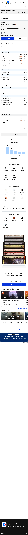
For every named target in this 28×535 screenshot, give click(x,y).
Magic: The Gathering (8, 11)
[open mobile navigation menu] (2, 2)
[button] (25, 6)
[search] (12, 6)
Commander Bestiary (11, 12)
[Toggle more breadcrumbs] (2, 17)
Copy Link (10, 32)
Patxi (4, 26)
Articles (3, 12)
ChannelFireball (22, 12)
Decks (17, 16)
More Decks (22, 330)
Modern (22, 16)
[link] (8, 2)
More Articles (21, 308)
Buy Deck (7, 38)
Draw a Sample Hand (14, 267)
